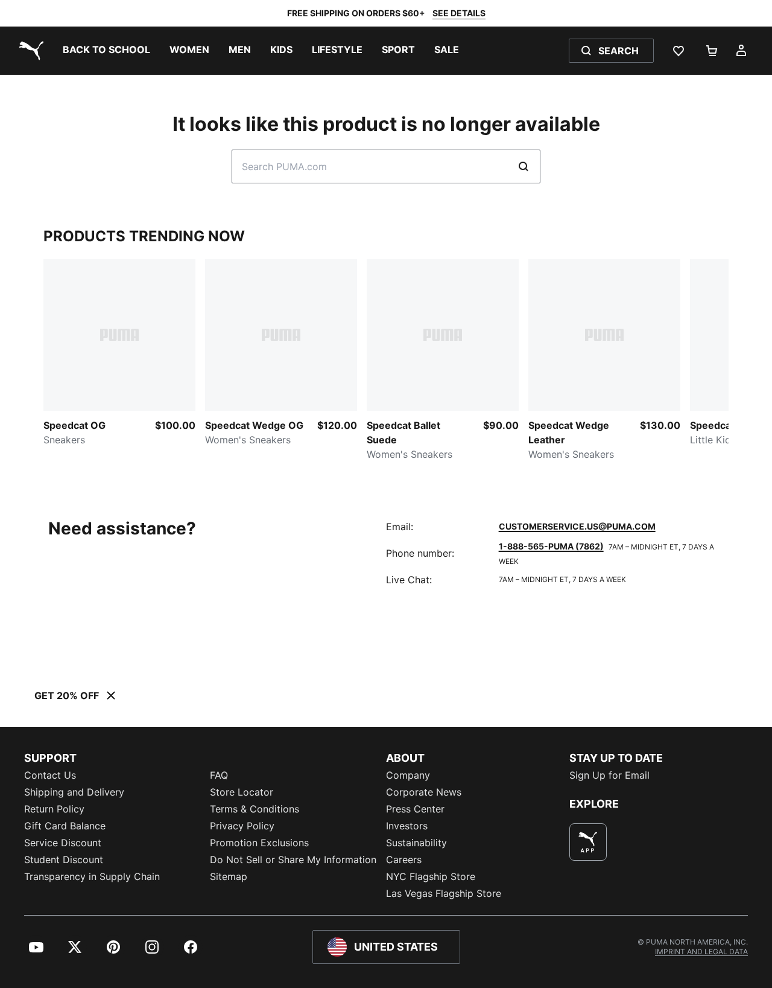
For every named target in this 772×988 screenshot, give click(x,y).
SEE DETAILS (459, 13)
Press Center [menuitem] (415, 809)
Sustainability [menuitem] (416, 843)
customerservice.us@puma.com (577, 526)
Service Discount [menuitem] (62, 843)
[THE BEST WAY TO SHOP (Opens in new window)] (588, 842)
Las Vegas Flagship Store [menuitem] (443, 893)
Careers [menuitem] (404, 859)
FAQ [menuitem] (219, 775)
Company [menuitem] (408, 775)
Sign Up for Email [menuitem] (609, 775)
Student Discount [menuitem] (63, 859)
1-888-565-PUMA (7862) (551, 546)
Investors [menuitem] (407, 826)
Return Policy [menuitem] (54, 809)
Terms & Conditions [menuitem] (254, 809)
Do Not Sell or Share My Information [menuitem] (293, 859)
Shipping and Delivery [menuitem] (74, 792)
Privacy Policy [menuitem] (242, 826)
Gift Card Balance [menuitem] (65, 826)
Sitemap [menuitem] (228, 876)
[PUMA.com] (29, 51)
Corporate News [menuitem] (423, 792)
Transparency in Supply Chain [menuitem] (92, 876)
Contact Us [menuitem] (50, 775)
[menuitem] (106, 50)
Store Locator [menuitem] (241, 792)
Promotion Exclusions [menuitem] (259, 843)
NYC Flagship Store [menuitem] (430, 876)
